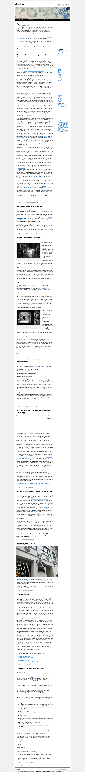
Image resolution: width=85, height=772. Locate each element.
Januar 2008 (59, 92)
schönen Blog (42, 653)
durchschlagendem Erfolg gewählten (31, 219)
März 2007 (59, 99)
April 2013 (59, 71)
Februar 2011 (60, 73)
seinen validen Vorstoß (37, 176)
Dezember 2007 (60, 93)
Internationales (60, 59)
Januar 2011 (59, 74)
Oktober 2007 (60, 95)
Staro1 (20, 483)
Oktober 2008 (60, 84)
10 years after (20, 24)
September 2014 (60, 67)
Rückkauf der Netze (37, 366)
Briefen (32, 511)
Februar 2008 (60, 91)
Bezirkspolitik (24, 355)
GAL (32, 677)
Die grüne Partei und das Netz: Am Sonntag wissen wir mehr (34, 491)
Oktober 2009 (60, 80)
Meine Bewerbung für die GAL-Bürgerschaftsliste (30, 668)
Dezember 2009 (60, 78)
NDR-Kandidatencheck (28, 661)
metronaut (44, 248)
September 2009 (60, 81)
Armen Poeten (41, 513)
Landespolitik (28, 202)
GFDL (35, 483)
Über (48, 19)
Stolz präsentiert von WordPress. (62, 769)
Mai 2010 (59, 75)
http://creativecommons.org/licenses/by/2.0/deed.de (41, 351)
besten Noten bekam (21, 168)
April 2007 (59, 98)
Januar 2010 (59, 77)
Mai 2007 (59, 97)
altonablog (19, 4)
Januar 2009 (59, 83)
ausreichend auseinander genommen (43, 514)
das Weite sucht (30, 465)
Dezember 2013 (60, 69)
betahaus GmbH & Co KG (33, 733)
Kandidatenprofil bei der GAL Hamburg (25, 657)
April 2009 (59, 82)
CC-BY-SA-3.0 (41, 483)
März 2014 (59, 68)
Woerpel (20, 351)
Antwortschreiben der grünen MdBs (24, 515)
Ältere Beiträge (19, 765)
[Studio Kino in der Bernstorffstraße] (37, 576)
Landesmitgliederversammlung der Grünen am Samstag (34, 71)
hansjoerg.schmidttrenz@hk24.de (25, 370)
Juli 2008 (59, 86)
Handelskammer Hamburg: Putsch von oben (29, 206)
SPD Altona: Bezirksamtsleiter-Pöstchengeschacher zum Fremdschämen (33, 411)
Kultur (28, 539)
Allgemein (24, 50)
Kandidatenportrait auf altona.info (24, 656)
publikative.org (45, 246)
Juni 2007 (59, 96)
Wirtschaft (28, 233)
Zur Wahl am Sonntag (22, 594)
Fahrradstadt (44, 186)
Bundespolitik (24, 539)
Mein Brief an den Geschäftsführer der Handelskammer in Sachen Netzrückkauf (33, 360)
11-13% (21, 126)
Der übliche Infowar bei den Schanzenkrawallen (30, 237)
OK (63, 771)
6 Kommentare (34, 355)
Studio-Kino (25, 579)
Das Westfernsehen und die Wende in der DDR (27, 19)
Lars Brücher (28, 25)
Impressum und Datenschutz (41, 19)
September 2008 (60, 85)
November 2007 (60, 94)
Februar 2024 (60, 66)
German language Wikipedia (28, 483)
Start (17, 19)
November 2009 (60, 79)
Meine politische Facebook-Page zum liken (25, 660)
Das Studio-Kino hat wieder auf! (25, 543)
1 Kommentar (31, 539)
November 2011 (60, 72)
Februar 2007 (60, 100)
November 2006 (60, 101)
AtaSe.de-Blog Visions (61, 124)
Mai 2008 (59, 87)
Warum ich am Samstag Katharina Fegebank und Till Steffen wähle (34, 55)
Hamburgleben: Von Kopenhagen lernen (23, 187)
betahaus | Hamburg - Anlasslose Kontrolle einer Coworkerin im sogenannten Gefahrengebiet (63, 121)
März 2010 (59, 76)
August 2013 (59, 70)
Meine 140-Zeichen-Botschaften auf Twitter (26, 659)
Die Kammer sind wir (45, 219)
